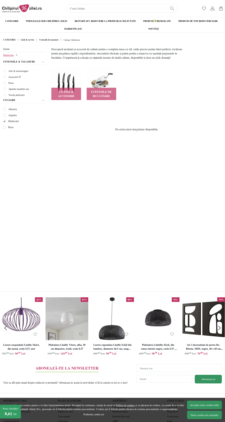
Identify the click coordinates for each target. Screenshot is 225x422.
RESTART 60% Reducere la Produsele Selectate (105, 21)
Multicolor (8, 55)
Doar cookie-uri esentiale (204, 415)
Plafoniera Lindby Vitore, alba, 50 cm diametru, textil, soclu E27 (67, 346)
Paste (11, 83)
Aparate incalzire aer (18, 89)
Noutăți (153, 28)
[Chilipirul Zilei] (22, 8)
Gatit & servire (27, 39)
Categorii (11, 21)
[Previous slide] (5, 328)
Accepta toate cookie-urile (204, 405)
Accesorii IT (14, 77)
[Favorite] (204, 8)
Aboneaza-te (208, 379)
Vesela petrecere (16, 95)
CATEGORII (9, 39)
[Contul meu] (212, 8)
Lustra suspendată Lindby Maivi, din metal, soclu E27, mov (21, 346)
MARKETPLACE (73, 28)
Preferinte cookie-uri (93, 414)
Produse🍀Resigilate (157, 21)
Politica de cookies (125, 405)
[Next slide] (219, 328)
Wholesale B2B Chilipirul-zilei (46, 21)
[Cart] (221, 8)
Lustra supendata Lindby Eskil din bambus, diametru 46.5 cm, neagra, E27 (112, 347)
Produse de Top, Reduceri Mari (198, 21)
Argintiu (12, 115)
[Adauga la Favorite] (35, 334)
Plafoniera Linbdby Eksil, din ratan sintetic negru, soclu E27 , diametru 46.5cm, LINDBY (158, 347)
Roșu (10, 127)
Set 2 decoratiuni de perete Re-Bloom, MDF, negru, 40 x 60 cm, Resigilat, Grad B (203, 347)
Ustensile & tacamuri (48, 39)
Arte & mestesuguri (18, 71)
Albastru (12, 109)
